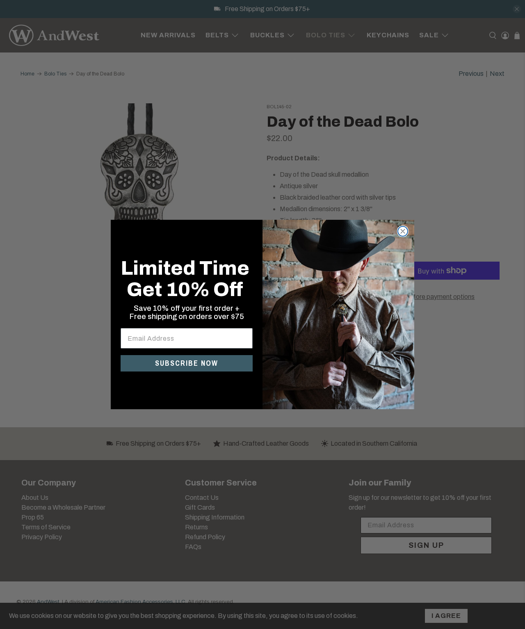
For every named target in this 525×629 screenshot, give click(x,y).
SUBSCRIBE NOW (186, 363)
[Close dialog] (403, 231)
